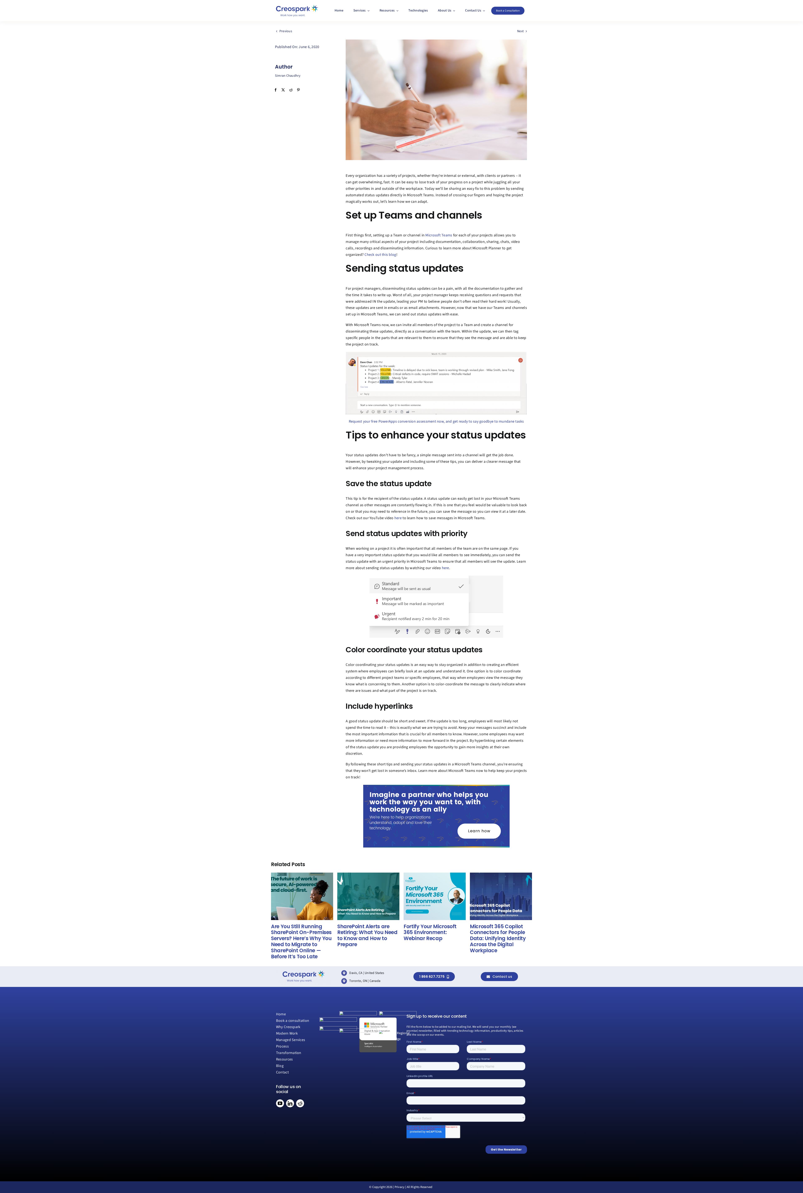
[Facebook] (275, 90)
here (398, 518)
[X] (283, 90)
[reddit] (300, 1103)
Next (520, 31)
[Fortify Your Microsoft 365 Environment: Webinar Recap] (435, 875)
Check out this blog (380, 254)
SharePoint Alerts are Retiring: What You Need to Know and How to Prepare (367, 935)
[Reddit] (291, 90)
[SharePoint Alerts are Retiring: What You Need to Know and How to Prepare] (368, 875)
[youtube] (280, 1103)
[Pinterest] (298, 90)
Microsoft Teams (438, 235)
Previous (285, 31)
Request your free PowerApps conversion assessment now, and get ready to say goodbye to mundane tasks (436, 421)
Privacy (400, 1187)
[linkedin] (290, 1103)
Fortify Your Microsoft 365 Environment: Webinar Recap (430, 932)
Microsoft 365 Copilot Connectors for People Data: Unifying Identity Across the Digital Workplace (498, 938)
